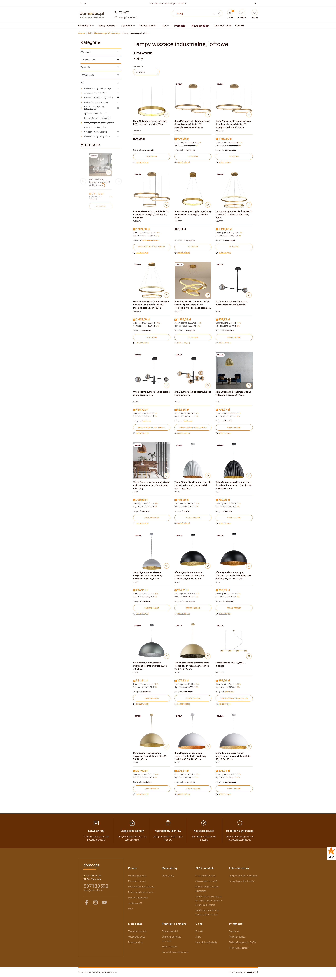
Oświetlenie (85, 52)
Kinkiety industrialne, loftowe (96, 127)
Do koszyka (101, 206)
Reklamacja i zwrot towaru (141, 886)
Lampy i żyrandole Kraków (242, 881)
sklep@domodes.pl (128, 17)
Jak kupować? (135, 903)
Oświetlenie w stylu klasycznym (97, 136)
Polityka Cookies (237, 936)
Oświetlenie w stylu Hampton (96, 102)
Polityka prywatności (239, 947)
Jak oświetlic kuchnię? (206, 881)
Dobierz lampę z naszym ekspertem (207, 888)
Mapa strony (168, 875)
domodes (81, 33)
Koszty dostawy (169, 946)
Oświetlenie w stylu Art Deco (95, 93)
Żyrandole (85, 67)
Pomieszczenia (87, 75)
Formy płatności (170, 931)
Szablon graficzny (242, 972)
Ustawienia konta (136, 936)
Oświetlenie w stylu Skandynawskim (98, 98)
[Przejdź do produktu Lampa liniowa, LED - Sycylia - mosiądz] (234, 641)
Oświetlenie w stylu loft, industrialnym (107, 33)
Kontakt (199, 931)
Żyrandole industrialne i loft (95, 113)
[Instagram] (95, 902)
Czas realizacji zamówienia (175, 952)
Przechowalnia (135, 942)
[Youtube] (104, 902)
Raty (130, 908)
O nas (198, 936)
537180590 (124, 12)
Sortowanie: (138, 66)
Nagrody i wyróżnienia (206, 942)
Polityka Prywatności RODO (242, 942)
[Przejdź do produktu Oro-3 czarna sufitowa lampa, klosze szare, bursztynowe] (151, 370)
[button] (255, 3)
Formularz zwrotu (137, 881)
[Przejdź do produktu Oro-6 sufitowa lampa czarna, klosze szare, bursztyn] (192, 370)
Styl (89, 33)
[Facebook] (86, 902)
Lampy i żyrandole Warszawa (243, 875)
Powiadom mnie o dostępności (151, 247)
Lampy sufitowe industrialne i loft (97, 118)
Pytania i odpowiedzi (138, 897)
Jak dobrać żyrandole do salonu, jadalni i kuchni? (207, 912)
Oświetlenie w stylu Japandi (95, 132)
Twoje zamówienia (137, 931)
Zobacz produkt (234, 337)
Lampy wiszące (87, 59)
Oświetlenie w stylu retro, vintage (97, 88)
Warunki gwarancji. (137, 875)
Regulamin (234, 931)
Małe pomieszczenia (205, 875)
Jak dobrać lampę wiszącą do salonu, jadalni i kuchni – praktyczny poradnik (208, 900)
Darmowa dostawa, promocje (171, 938)
